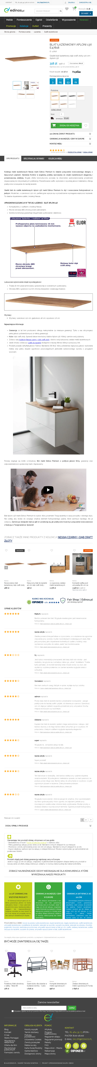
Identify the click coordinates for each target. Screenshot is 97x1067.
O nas (6, 1035)
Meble (9, 20)
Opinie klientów (31, 1051)
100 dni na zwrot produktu (62, 134)
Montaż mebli (56, 144)
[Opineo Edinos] (75, 1051)
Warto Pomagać (11, 1038)
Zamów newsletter (49, 1002)
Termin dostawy (31, 1032)
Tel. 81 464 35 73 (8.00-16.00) (24, 2)
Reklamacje (50, 1051)
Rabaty (48, 1042)
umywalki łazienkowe (12, 925)
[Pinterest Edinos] (83, 1046)
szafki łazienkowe (85, 923)
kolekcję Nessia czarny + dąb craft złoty (34, 340)
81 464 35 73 (76, 1032)
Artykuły (48, 1029)
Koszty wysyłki (31, 1029)
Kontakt (9, 2)
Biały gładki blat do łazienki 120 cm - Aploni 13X (54, 647)
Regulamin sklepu (52, 1037)
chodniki (88, 925)
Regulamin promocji (53, 1039)
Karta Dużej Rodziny (33, 1048)
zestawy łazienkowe (79, 927)
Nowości (84, 20)
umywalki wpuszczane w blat (46, 929)
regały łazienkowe (71, 923)
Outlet (35, 26)
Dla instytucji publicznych (9, 1049)
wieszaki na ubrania (77, 925)
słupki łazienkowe (56, 923)
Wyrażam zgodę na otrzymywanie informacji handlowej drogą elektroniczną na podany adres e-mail (49, 1011)
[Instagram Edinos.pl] (76, 1046)
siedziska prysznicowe (28, 927)
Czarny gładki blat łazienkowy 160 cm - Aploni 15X (55, 688)
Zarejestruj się (85, 2)
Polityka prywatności (29, 1036)
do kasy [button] (85, 13)
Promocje (11, 26)
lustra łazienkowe (42, 923)
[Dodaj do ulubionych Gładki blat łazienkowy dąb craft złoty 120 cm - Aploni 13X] (86, 125)
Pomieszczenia (24, 20)
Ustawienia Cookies (32, 1039)
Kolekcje (24, 26)
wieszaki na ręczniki (47, 925)
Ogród (39, 20)
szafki (69, 927)
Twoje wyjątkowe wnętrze (36, 843)
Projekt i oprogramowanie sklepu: (57, 1063)
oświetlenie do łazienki (30, 925)
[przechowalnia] (68, 9)
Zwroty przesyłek (32, 1042)
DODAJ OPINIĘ (88, 152)
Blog (6, 1029)
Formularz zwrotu (12, 1052)
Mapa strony (50, 1054)
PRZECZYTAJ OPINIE (75, 152)
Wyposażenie (69, 20)
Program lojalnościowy (51, 1033)
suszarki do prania (27, 929)
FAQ (46, 1045)
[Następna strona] (91, 820)
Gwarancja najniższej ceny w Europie (67, 139)
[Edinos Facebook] (68, 1046)
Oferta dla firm (10, 1045)
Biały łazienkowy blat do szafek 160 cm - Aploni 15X (56, 624)
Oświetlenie (52, 20)
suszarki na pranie (62, 925)
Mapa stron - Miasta (53, 1048)
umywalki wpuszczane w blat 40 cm (52, 927)
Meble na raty (30, 1045)
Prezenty (47, 26)
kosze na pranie (29, 923)
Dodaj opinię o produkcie (16, 826)
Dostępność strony (32, 1054)
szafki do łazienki (34, 343)
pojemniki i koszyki (11, 927)
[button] (60, 11)
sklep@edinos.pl (43, 2)
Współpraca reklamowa (9, 1042)
